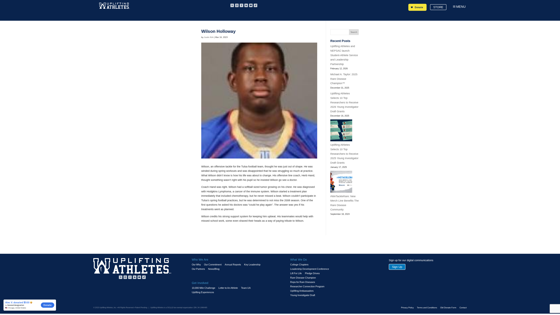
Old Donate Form (448, 308)
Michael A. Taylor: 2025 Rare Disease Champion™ (343, 79)
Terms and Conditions (427, 308)
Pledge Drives (312, 273)
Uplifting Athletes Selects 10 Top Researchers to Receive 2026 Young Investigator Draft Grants (344, 102)
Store (438, 7)
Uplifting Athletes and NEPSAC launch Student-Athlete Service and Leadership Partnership (344, 55)
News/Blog (213, 269)
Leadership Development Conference (309, 269)
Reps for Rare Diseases (302, 282)
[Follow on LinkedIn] (246, 5)
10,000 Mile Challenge (203, 288)
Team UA (246, 288)
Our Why (196, 265)
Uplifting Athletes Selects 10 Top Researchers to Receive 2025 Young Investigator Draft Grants (344, 153)
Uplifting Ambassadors (302, 291)
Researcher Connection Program (307, 287)
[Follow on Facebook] (241, 5)
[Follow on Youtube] (251, 5)
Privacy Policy (407, 308)
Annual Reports (233, 265)
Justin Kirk (209, 37)
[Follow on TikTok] (255, 5)
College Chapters (299, 265)
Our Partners (198, 269)
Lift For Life (296, 273)
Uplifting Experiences (203, 292)
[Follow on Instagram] (237, 5)
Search (354, 32)
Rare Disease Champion (303, 278)
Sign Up (397, 266)
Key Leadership (252, 265)
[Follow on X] (232, 5)
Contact (463, 308)
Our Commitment (213, 265)
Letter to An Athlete (228, 288)
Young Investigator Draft (302, 295)
